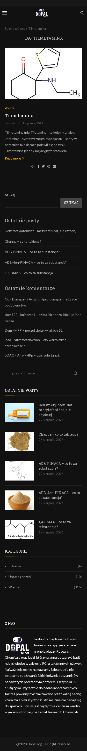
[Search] (82, 13)
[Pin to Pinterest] (48, 166)
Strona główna (15, 28)
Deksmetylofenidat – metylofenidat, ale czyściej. (41, 231)
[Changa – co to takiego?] (19, 441)
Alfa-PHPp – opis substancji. (38, 355)
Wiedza (45, 587)
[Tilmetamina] (43, 73)
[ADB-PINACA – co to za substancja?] (19, 471)
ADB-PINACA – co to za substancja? (32, 252)
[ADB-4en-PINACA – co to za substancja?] (19, 500)
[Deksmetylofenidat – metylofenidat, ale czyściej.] (19, 412)
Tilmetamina (19, 115)
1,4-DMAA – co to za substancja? (29, 273)
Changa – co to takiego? (23, 241)
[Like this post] (32, 166)
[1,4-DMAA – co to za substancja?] (19, 529)
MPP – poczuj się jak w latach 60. (38, 330)
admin (12, 123)
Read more (13, 158)
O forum (45, 566)
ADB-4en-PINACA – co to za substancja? (36, 262)
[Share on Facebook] (38, 166)
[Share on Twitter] (43, 166)
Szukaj (10, 195)
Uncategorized (45, 577)
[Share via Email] (54, 166)
